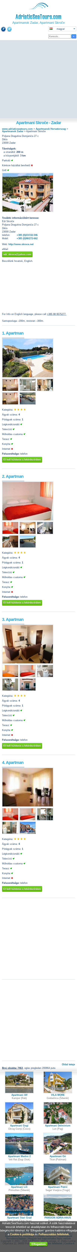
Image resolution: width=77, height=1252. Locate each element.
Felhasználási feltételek (53, 1234)
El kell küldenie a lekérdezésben (22, 459)
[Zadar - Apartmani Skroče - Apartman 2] (27, 519)
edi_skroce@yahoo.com (17, 254)
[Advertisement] (38, 79)
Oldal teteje (68, 1064)
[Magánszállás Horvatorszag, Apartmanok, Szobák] (38, 8)
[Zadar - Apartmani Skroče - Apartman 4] (27, 806)
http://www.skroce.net (20, 244)
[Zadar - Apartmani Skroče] (27, 211)
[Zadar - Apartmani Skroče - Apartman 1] (27, 376)
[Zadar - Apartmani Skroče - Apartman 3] (27, 662)
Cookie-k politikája (22, 1234)
